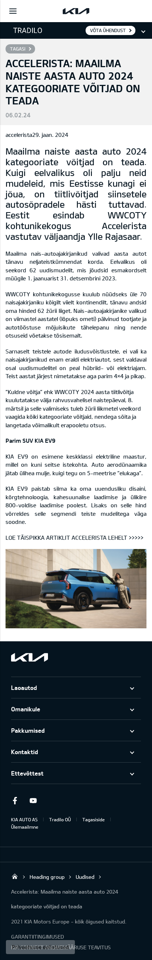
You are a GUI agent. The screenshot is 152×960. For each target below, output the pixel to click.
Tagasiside (93, 819)
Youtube (33, 800)
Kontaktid (24, 751)
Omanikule (25, 708)
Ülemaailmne (24, 826)
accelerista (19, 134)
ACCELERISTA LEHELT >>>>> (108, 537)
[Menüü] (13, 11)
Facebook (14, 800)
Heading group (47, 877)
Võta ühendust (108, 30)
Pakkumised (28, 730)
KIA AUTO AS (24, 819)
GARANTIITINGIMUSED (37, 936)
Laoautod (24, 687)
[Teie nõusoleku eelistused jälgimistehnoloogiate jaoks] (40, 947)
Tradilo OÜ (60, 819)
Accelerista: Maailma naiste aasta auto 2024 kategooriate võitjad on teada (64, 898)
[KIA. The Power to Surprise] (29, 657)
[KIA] (76, 11)
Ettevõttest (27, 773)
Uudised (85, 877)
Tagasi (17, 48)
